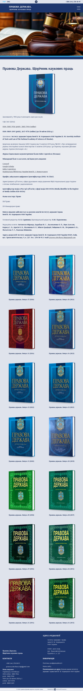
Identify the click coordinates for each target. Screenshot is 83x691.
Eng (8, 2)
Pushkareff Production (61, 689)
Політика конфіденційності (52, 663)
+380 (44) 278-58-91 (13, 663)
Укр (4, 2)
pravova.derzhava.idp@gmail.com (62, 237)
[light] (36, 1)
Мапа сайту (47, 666)
